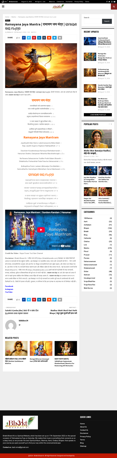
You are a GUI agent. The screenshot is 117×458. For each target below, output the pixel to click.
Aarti (85, 221)
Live (85, 245)
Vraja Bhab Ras (89, 281)
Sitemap (83, 446)
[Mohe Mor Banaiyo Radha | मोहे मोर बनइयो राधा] (98, 139)
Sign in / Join (41, 2)
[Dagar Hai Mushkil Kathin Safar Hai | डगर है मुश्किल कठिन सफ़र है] (90, 191)
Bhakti (86, 231)
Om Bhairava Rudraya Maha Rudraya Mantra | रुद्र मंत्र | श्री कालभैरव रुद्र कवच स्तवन (105, 102)
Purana (86, 258)
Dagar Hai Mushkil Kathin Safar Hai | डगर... (90, 200)
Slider (86, 271)
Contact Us (60, 2)
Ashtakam (87, 225)
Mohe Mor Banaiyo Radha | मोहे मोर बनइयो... (97, 152)
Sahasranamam (90, 261)
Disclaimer (69, 2)
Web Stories (88, 288)
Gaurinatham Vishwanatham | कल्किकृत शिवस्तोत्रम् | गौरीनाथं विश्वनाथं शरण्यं (104, 41)
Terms (87, 2)
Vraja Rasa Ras (89, 285)
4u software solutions (82, 456)
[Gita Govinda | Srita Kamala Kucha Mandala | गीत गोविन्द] (105, 191)
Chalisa (86, 241)
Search (86, 17)
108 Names (88, 218)
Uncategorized (89, 278)
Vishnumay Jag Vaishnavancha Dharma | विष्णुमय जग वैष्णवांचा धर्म (104, 72)
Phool (86, 251)
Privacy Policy (78, 2)
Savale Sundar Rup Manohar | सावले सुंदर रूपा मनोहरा (105, 87)
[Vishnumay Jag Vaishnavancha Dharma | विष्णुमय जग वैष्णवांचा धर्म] (90, 72)
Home (82, 424)
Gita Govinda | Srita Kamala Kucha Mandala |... (105, 200)
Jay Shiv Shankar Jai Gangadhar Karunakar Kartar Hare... (90, 180)
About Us (52, 2)
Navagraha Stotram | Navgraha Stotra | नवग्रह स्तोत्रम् (104, 56)
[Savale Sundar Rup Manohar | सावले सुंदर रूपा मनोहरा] (90, 88)
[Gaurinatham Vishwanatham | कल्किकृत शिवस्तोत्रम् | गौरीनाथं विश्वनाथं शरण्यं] (90, 41)
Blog (85, 235)
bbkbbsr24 (10, 32)
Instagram (9, 289)
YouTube (8, 292)
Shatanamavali (89, 268)
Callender (87, 238)
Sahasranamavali (90, 265)
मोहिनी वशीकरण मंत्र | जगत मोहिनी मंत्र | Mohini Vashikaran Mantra (15, 361)
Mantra (8, 20)
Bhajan (86, 228)
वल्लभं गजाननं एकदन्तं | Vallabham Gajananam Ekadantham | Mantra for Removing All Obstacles (64, 362)
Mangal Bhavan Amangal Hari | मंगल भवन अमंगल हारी (39, 360)
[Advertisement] (58, 390)
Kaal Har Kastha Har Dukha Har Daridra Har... (104, 179)
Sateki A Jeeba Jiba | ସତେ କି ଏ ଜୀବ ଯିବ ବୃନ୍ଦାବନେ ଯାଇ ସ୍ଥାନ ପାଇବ (22, 312)
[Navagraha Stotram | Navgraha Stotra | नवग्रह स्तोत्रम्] (90, 57)
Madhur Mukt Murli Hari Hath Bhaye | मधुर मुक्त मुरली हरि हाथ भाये (63, 312)
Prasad (86, 255)
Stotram (87, 275)
